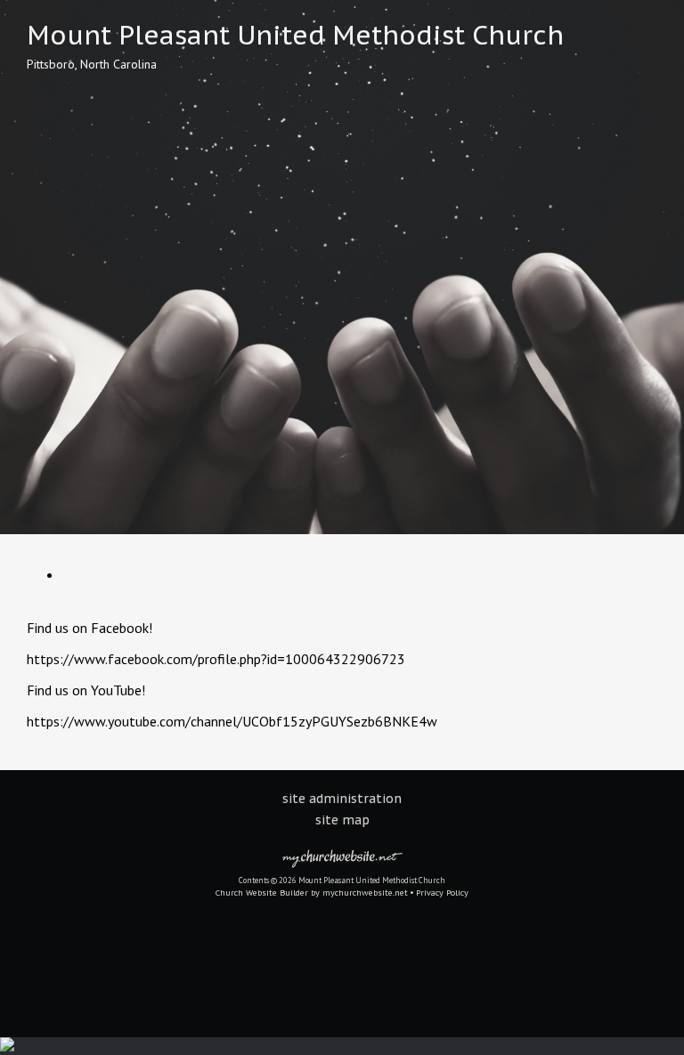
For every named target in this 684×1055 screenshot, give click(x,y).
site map (342, 820)
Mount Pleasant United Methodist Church (295, 35)
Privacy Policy (442, 892)
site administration (342, 799)
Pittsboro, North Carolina (92, 64)
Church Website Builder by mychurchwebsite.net (312, 892)
